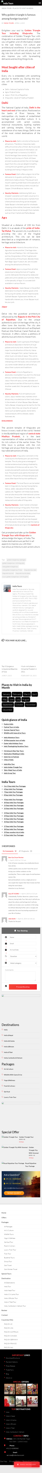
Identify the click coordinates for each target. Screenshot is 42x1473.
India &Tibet (8, 1052)
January (6, 694)
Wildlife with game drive (13, 1075)
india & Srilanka (11, 1420)
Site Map (3, 1461)
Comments (10, 851)
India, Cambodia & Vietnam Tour (15, 1306)
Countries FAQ (7, 1320)
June (11, 699)
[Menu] (39, 3)
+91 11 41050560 (12, 1448)
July (18, 699)
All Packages (8, 1227)
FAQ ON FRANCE (10, 1343)
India (5, 1030)
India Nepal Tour (9, 1290)
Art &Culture (8, 1069)
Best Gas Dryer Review (15, 857)
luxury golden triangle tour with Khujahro (15, 577)
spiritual (7, 1092)
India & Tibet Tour (10, 1302)
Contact (4, 1315)
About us (9, 1378)
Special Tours (6, 1274)
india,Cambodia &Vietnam (13, 1058)
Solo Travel (8, 1265)
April (34, 694)
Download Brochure (13, 1358)
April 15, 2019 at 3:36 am (26, 919)
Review (4, 1310)
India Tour (6, 8)
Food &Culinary (9, 1086)
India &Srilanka (9, 1041)
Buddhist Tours (9, 1258)
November (31, 704)
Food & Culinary (9, 1246)
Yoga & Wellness (9, 1238)
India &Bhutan (9, 1047)
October (19, 704)
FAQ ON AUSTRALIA (11, 1332)
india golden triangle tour (10, 566)
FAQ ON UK (8, 1324)
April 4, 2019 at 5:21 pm (29, 894)
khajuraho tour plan (30, 570)
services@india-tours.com (15, 1455)
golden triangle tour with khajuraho (13, 563)
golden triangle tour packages (16, 560)
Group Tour (8, 1261)
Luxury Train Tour (10, 1250)
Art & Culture (8, 1230)
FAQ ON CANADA (10, 1336)
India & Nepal (10, 1416)
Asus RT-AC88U (13, 894)
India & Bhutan (11, 1424)
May (5, 699)
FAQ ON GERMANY (11, 1340)
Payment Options (12, 1362)
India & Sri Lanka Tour (11, 1294)
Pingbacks (26, 851)
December (8, 709)
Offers (3, 1217)
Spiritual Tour (8, 1242)
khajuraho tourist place (23, 573)
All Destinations (9, 1283)
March (27, 694)
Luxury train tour (10, 1097)
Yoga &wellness (9, 1080)
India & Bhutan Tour (11, 1298)
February (17, 694)
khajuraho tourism (8, 573)
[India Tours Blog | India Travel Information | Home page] (12, 3)
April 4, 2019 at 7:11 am (18, 860)
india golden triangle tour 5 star (12, 570)
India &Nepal (8, 1035)
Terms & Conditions (30, 1461)
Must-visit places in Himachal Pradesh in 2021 (29, 669)
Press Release (10, 1366)
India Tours (9, 23)
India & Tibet (10, 1428)
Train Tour (7, 1254)
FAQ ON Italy (8, 1347)
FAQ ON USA (8, 1328)
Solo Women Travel (10, 1269)
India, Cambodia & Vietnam (15, 1432)
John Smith (12, 919)
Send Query (14, 1193)
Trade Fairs (10, 1370)
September (8, 704)
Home (3, 1213)
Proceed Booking (22, 987)
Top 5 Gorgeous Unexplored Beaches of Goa (9, 669)
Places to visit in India (23, 8)
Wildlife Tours (9, 1234)
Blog (7, 1374)
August (25, 699)
